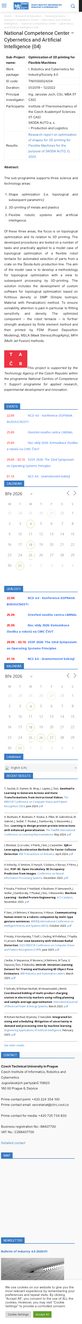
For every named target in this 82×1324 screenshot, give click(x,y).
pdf (41, 806)
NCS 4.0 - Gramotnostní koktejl (49, 476)
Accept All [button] (42, 1314)
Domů (8, 16)
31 (20, 565)
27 (51, 513)
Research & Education (28, 16)
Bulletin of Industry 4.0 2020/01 (24, 1251)
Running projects (55, 16)
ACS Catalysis (65, 897)
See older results (14, 1045)
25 (30, 555)
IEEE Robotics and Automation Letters (42, 973)
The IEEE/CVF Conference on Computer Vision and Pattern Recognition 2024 (36, 802)
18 (30, 544)
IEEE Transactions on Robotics (36, 854)
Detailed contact (13, 1143)
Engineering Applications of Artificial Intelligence (32, 1030)
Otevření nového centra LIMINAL (50, 432)
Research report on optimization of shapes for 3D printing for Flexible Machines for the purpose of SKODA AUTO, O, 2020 (52, 145)
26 (41, 737)
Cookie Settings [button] (18, 1314)
